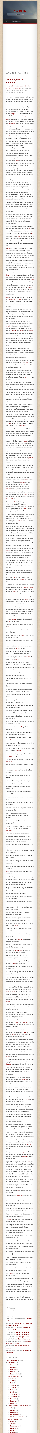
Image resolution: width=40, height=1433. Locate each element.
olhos (7, 275)
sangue (8, 1094)
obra (14, 963)
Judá (7, 119)
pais (12, 1214)
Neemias (13, 1401)
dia (20, 233)
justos (15, 1094)
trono (7, 1281)
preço (7, 1198)
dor (29, 229)
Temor (7, 871)
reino (25, 377)
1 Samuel (13, 1385)
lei (16, 458)
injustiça (18, 934)
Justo (7, 297)
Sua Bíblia (20, 11)
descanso (12, 124)
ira (32, 233)
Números (13, 1372)
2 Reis (12, 1392)
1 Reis (12, 1390)
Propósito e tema (24, 1339)
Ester (12, 1403)
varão (7, 828)
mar (25, 509)
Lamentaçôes (17, 88)
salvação (9, 756)
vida (14, 577)
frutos (7, 1056)
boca (15, 770)
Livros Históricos (13, 1376)
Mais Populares (16, 21)
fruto (31, 587)
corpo (13, 1034)
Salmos (12, 1410)
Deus (13, 767)
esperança (19, 713)
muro (25, 441)
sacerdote (23, 426)
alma (26, 480)
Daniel (12, 1430)
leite (25, 1032)
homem (14, 619)
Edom (28, 1162)
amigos (13, 114)
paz (15, 705)
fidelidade (8, 740)
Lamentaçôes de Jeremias (14, 80)
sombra (24, 1156)
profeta (18, 594)
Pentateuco (11, 1363)
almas (26, 494)
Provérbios (14, 1412)
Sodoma (24, 1022)
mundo (24, 1079)
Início (7, 21)
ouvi (20, 299)
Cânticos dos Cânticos (17, 1417)
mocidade (9, 761)
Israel (9, 365)
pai (18, 1190)
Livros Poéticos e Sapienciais (18, 1406)
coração (8, 326)
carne (22, 635)
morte (31, 330)
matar (14, 591)
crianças (8, 489)
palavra (8, 550)
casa (21, 330)
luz (8, 627)
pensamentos (19, 950)
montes (29, 1144)
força (17, 160)
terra (27, 362)
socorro (27, 657)
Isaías (12, 1421)
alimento (8, 1064)
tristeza (22, 482)
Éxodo (12, 1367)
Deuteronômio (15, 1374)
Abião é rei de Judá (22, 1332)
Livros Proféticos (13, 1419)
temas (16, 925)
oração (17, 659)
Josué (12, 1378)
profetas (30, 458)
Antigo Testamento (21, 86)
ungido (24, 1152)
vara (10, 621)
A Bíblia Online (10, 86)
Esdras (12, 1399)
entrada (22, 579)
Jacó (30, 287)
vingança (19, 939)
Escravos (8, 1219)
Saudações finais (23, 1337)
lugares (20, 646)
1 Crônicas (13, 1394)
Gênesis (13, 1365)
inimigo (8, 199)
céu (23, 362)
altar (23, 429)
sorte (27, 1099)
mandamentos (13, 299)
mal (18, 338)
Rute (11, 1383)
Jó (11, 1408)
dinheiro (19, 1195)
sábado (9, 423)
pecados (8, 831)
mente (21, 727)
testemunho (12, 502)
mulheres (25, 587)
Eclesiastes (14, 1415)
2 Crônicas (13, 1396)
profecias (19, 521)
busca (19, 751)
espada (14, 330)
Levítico (13, 1369)
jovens (26, 599)
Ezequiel (13, 1428)
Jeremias (13, 1424)
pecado (17, 1022)
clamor (27, 920)
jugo (8, 248)
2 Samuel (13, 1387)
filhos (32, 280)
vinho (12, 499)
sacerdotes (9, 136)
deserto (8, 1001)
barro (13, 991)
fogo (19, 236)
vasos (7, 991)
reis (16, 1077)
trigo (7, 499)
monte (11, 1273)
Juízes (12, 1381)
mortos (18, 648)
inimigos (25, 116)
